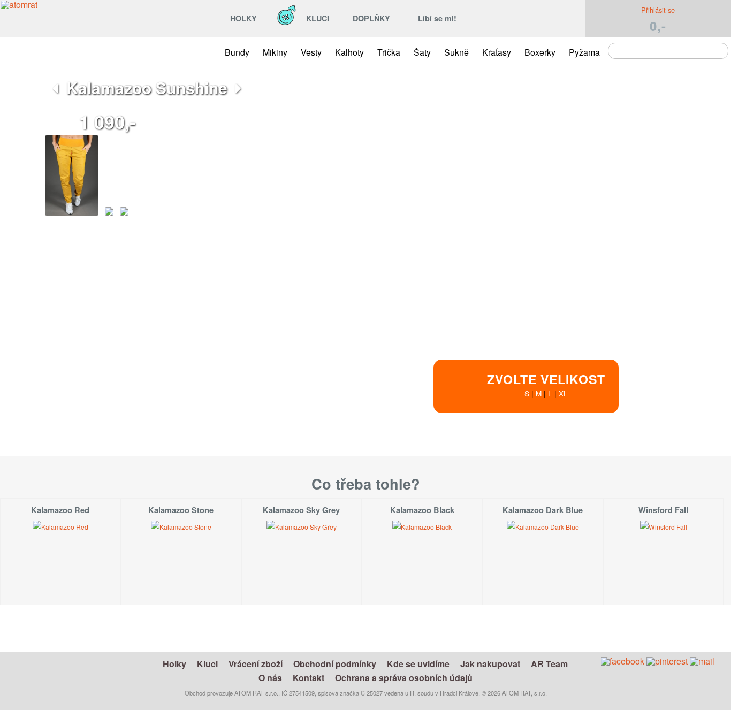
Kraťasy (496, 52)
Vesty (311, 52)
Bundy (237, 52)
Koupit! (647, 459)
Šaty (422, 52)
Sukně (456, 52)
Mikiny (275, 52)
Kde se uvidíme (418, 664)
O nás (270, 677)
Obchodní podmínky (334, 664)
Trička (388, 52)
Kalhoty (349, 52)
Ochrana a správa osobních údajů (404, 677)
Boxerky (539, 52)
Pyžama (584, 52)
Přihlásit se (658, 10)
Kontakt (308, 677)
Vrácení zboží (256, 664)
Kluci (207, 664)
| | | (546, 384)
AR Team (549, 664)
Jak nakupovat (490, 664)
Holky (174, 664)
